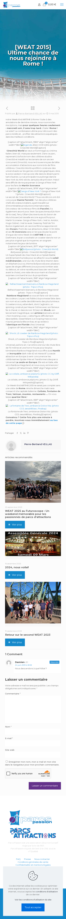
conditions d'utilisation (47, 891)
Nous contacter (42, 859)
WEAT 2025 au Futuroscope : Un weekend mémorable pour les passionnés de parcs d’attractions (28, 514)
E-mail (9, 738)
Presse (27, 859)
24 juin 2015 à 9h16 (23, 665)
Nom (8, 726)
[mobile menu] (61, 4)
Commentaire (13, 693)
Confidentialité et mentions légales (33, 865)
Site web (9, 750)
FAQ (18, 859)
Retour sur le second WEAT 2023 (27, 634)
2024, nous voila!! (17, 567)
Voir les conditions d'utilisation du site (33, 899)
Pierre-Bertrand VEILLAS (30, 113)
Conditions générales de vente (33, 862)
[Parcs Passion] (11, 4)
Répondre (54, 662)
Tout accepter (33, 907)
